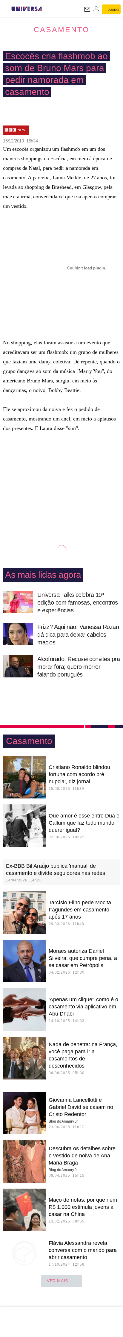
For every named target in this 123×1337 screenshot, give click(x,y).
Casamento (61, 29)
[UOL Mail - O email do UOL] (87, 9)
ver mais (57, 1280)
